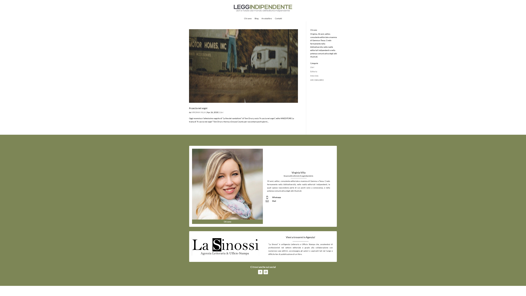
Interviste (314, 76)
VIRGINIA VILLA (198, 112)
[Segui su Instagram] (266, 272)
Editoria (313, 71)
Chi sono (248, 19)
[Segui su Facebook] (260, 272)
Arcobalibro (266, 19)
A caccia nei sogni (198, 108)
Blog (256, 19)
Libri (221, 112)
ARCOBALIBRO (317, 80)
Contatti (278, 19)
